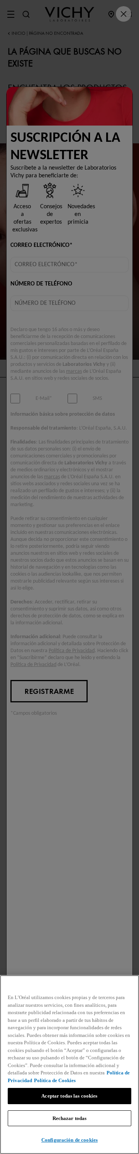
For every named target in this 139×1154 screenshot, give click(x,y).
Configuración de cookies (69, 1140)
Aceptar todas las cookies (69, 1096)
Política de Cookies (55, 1080)
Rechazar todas (70, 1118)
